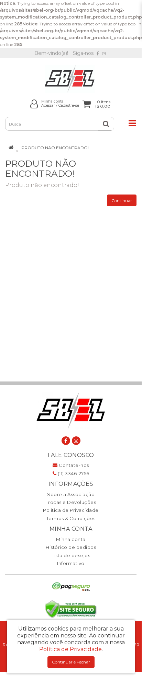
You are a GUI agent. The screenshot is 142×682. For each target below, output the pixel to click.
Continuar (121, 200)
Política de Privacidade (71, 510)
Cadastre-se (68, 105)
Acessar (48, 105)
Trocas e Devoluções (71, 502)
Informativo (71, 563)
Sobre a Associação (71, 494)
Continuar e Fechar (71, 662)
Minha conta (71, 539)
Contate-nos (73, 465)
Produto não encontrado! (55, 147)
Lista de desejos (71, 555)
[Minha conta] (34, 104)
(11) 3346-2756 (72, 473)
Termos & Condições (71, 518)
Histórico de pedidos (71, 547)
